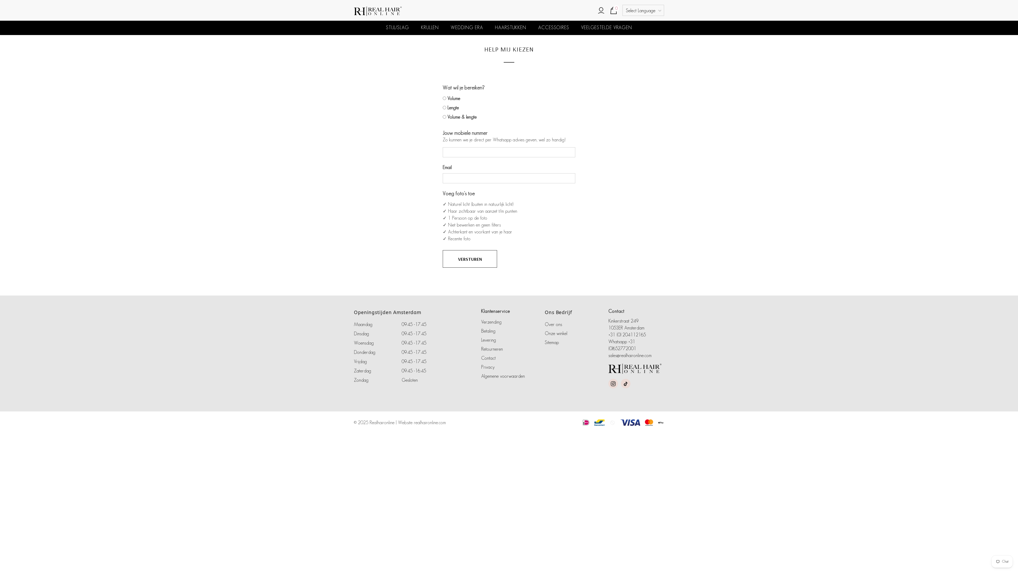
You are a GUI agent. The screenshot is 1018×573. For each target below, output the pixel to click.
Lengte (453, 107)
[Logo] (401, 11)
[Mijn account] (601, 10)
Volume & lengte (462, 117)
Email (447, 167)
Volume (453, 98)
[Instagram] (613, 383)
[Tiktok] (625, 383)
